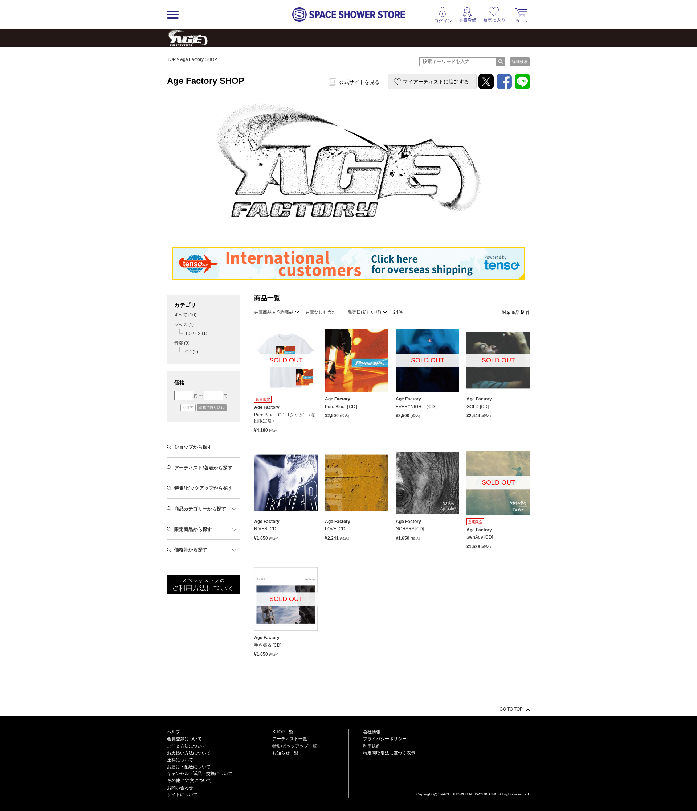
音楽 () (181, 343)
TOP (171, 59)
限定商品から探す (193, 529)
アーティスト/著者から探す (203, 467)
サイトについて (182, 794)
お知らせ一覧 (285, 753)
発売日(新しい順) (364, 312)
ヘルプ (173, 731)
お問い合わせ (180, 787)
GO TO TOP (511, 709)
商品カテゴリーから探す (200, 508)
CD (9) (191, 351)
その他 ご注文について (189, 780)
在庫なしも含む (320, 312)
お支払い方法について (189, 753)
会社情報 (371, 731)
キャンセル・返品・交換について (199, 773)
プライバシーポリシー (385, 738)
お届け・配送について (189, 766)
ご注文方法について (186, 746)
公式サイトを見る (359, 82)
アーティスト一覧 (289, 738)
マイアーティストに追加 (436, 82)
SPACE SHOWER (473, 782)
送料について (180, 759)
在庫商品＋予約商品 (273, 312)
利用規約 (371, 746)
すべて (185, 314)
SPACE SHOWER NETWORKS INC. (468, 794)
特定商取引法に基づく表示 (389, 753)
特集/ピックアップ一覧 (294, 746)
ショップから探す (193, 447)
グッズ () (184, 324)
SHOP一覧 (282, 731)
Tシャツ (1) (196, 333)
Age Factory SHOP (198, 59)
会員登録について (184, 738)
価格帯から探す (190, 549)
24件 (398, 312)
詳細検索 (520, 61)
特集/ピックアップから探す (203, 488)
